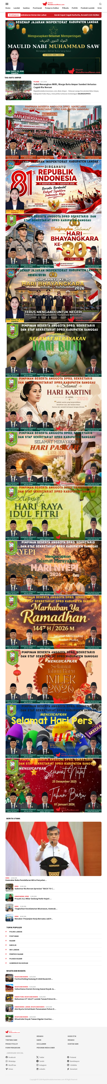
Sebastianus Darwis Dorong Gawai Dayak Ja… (35, 989)
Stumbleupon (74, 1061)
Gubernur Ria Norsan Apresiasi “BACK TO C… (35, 889)
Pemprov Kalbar (16, 954)
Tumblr (41, 1061)
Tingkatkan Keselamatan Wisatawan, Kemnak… (36, 909)
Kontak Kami (73, 1044)
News (7, 878)
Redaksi (40, 1036)
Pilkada (36, 82)
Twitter (41, 1057)
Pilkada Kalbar (15, 959)
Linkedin (42, 1069)
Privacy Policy (11, 1044)
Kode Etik (72, 1036)
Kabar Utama (19, 997)
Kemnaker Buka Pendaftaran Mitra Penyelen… (26, 880)
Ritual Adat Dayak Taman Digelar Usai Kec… (34, 1019)
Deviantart (73, 1069)
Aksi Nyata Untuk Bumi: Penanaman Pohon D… (35, 1009)
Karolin (12, 945)
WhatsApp (12, 1061)
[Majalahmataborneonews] (53, 3)
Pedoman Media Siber (46, 1048)
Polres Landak (15, 932)
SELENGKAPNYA (84, 94)
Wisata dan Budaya (21, 977)
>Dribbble (73, 1065)
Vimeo (10, 1069)
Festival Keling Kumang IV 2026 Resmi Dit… (34, 979)
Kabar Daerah (19, 896)
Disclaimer (41, 1044)
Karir (39, 1040)
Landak (27, 1007)
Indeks (8, 1036)
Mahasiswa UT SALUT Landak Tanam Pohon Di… (36, 999)
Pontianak (14, 936)
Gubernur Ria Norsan (18, 963)
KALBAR (12, 941)
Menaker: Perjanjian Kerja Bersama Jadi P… (34, 919)
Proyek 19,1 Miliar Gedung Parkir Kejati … (33, 899)
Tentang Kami (11, 1040)
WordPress (12, 1065)
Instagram (42, 1065)
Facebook (12, 1057)
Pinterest (73, 1057)
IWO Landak (14, 950)
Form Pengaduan (12, 1048)
